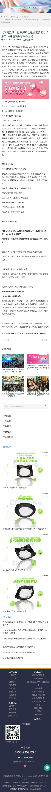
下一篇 (44, 340)
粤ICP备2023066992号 (36, 782)
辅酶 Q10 (38, 708)
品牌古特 (12, 682)
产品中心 (38, 672)
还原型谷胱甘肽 (38, 675)
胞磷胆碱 (38, 688)
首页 (5, 17)
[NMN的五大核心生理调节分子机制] (25, 551)
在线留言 (12, 695)
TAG (24, 782)
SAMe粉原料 (35, 789)
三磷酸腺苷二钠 (38, 701)
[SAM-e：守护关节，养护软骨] (25, 468)
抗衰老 (22, 333)
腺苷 (38, 705)
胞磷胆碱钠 (38, 678)
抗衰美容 (14, 333)
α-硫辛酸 (38, 714)
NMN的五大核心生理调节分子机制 (17, 570)
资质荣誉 (12, 685)
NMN (4, 135)
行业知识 (25, 17)
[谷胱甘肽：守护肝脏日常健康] (25, 592)
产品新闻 (7, 426)
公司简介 (12, 675)
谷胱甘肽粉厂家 (8, 786)
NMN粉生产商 (23, 786)
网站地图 (16, 782)
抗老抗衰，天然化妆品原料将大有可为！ (19, 652)
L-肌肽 (38, 711)
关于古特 (13, 672)
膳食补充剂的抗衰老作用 (13, 658)
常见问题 (12, 688)
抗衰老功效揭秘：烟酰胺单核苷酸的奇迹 (19, 647)
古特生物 (26, 40)
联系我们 (38, 719)
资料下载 (12, 692)
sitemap (8, 782)
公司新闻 (7, 421)
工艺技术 (12, 678)
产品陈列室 (8, 437)
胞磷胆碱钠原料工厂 (38, 786)
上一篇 (6, 340)
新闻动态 (14, 17)
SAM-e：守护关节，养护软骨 (15, 488)
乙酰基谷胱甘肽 (38, 692)
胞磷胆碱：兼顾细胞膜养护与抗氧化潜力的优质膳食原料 (25, 529)
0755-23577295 (25, 752)
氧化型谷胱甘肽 (38, 698)
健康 (8, 333)
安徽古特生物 (7, 776)
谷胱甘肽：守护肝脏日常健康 (14, 611)
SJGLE (42, 333)
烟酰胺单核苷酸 (38, 695)
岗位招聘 (12, 698)
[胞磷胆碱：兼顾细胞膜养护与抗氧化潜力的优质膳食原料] (25, 509)
